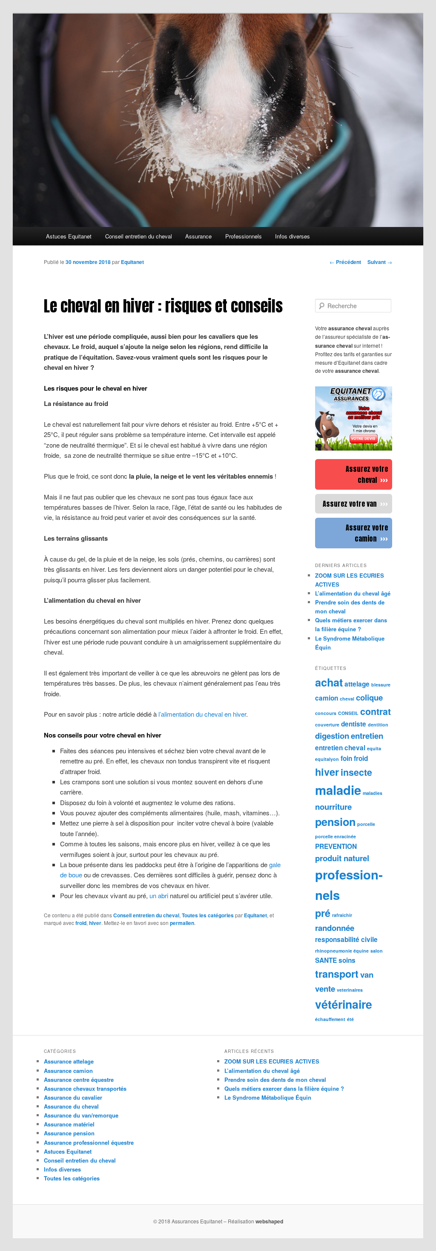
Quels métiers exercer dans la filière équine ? (284, 1088)
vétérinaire (343, 1004)
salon (376, 950)
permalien (182, 923)
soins (347, 960)
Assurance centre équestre (79, 1079)
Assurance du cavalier (73, 1097)
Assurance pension (69, 1133)
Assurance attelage (69, 1061)
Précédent (345, 262)
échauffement (330, 1019)
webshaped (269, 1221)
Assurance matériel (69, 1124)
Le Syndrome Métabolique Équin (267, 1097)
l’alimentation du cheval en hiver (202, 713)
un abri (158, 895)
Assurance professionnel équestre (89, 1142)
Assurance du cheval (71, 1106)
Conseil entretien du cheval (138, 236)
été (350, 1019)
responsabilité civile (346, 939)
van (366, 974)
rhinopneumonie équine (342, 950)
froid (80, 923)
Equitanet (132, 262)
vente (325, 988)
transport (337, 974)
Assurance (198, 236)
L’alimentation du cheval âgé (262, 1071)
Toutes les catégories (208, 915)
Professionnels (243, 236)
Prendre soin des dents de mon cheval (275, 1079)
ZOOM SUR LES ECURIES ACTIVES (271, 1061)
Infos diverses (292, 236)
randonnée (334, 927)
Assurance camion (68, 1071)
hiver (95, 923)
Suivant (379, 262)
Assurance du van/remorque (81, 1115)
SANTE (326, 960)
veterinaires (350, 990)
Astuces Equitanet (69, 236)
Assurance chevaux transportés (85, 1088)
